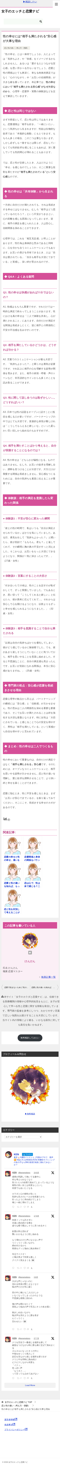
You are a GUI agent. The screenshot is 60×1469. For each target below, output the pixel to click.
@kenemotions (24, 1173)
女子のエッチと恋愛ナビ (20, 11)
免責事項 (8, 1424)
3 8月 (36, 1277)
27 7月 (36, 1338)
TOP (18, 1402)
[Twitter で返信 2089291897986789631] (13, 1268)
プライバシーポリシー (14, 1429)
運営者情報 (9, 1419)
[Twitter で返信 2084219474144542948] (13, 1329)
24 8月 (36, 1173)
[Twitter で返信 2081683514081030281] (13, 1378)
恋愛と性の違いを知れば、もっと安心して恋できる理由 (45, 987)
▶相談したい (30, 1)
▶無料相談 (30, 1114)
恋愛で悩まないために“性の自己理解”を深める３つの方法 (17, 987)
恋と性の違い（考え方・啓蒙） (16, 48)
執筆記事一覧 (48, 977)
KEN (14, 1172)
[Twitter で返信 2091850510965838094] (13, 1207)
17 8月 (36, 1216)
